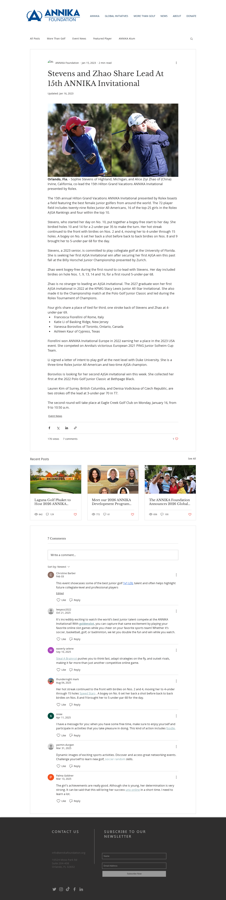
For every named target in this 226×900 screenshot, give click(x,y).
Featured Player (102, 38)
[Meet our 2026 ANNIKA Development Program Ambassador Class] (113, 479)
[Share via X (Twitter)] (58, 428)
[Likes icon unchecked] (58, 600)
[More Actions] (176, 575)
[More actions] (176, 63)
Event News (79, 38)
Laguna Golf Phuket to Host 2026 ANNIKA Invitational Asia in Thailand (52, 502)
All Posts (35, 38)
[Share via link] (75, 428)
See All (192, 458)
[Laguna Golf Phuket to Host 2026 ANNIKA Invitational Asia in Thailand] (55, 479)
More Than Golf (56, 38)
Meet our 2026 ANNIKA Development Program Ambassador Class (111, 502)
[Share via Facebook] (49, 428)
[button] (94, 16)
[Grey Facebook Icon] (74, 889)
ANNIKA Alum (127, 38)
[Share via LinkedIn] (66, 428)
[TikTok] (67, 889)
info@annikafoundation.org (68, 852)
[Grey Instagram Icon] (61, 889)
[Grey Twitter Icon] (54, 889)
